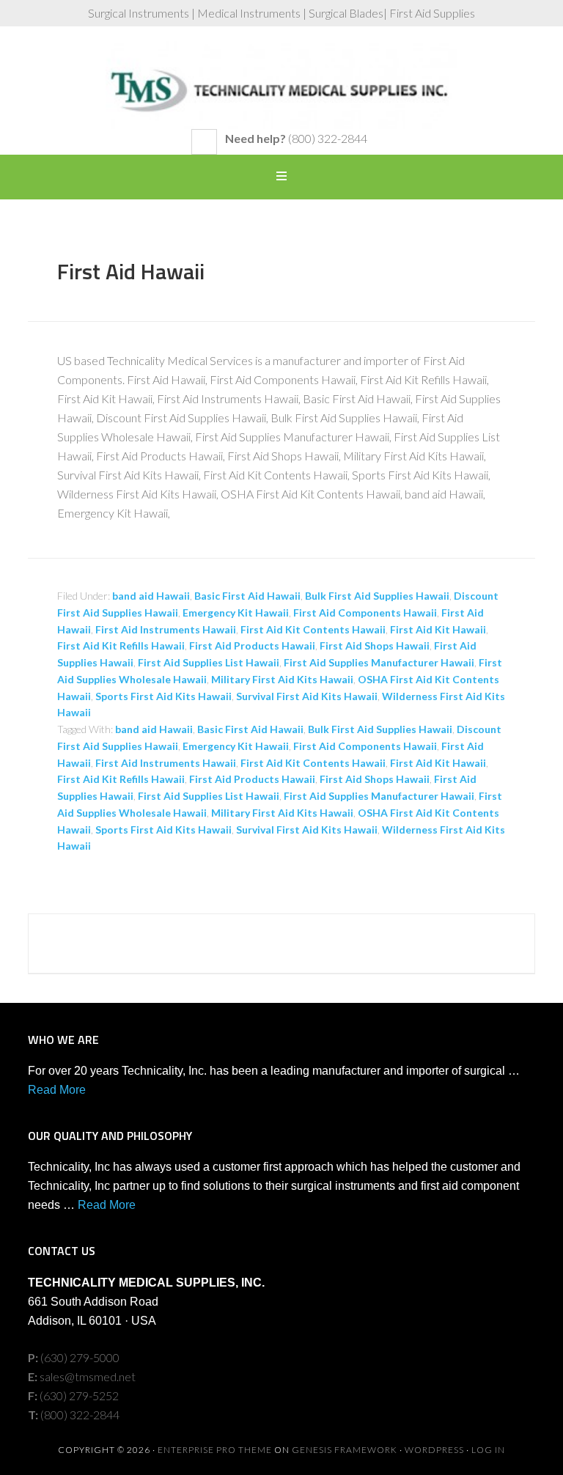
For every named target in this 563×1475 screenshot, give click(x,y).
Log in (488, 1449)
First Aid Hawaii (131, 271)
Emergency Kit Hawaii (236, 612)
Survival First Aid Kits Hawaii (307, 696)
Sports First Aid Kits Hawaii (163, 696)
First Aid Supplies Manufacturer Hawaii (379, 662)
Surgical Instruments (281, 85)
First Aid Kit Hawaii (438, 629)
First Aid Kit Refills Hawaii (121, 645)
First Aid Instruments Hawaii (165, 629)
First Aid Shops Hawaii (375, 645)
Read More (57, 1090)
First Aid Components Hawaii (365, 612)
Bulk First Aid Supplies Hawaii (377, 595)
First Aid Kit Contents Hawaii (313, 629)
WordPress (434, 1449)
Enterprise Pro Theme (215, 1449)
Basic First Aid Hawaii (247, 595)
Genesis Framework (344, 1449)
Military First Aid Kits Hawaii (282, 679)
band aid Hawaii (151, 595)
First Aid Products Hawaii (252, 645)
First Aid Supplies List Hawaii (208, 662)
